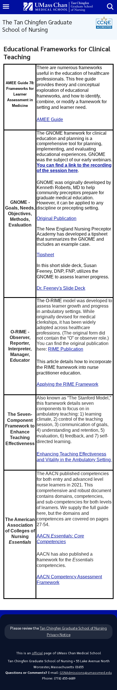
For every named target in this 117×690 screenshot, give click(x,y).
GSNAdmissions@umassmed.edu (86, 672)
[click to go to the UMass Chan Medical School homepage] (45, 7)
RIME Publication (65, 349)
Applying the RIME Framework (67, 384)
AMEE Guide (50, 119)
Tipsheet (45, 254)
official (37, 653)
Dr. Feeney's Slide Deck (61, 288)
